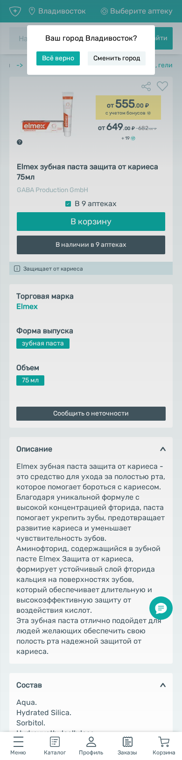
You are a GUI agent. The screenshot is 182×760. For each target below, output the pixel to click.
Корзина (164, 752)
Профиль (91, 752)
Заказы (127, 752)
